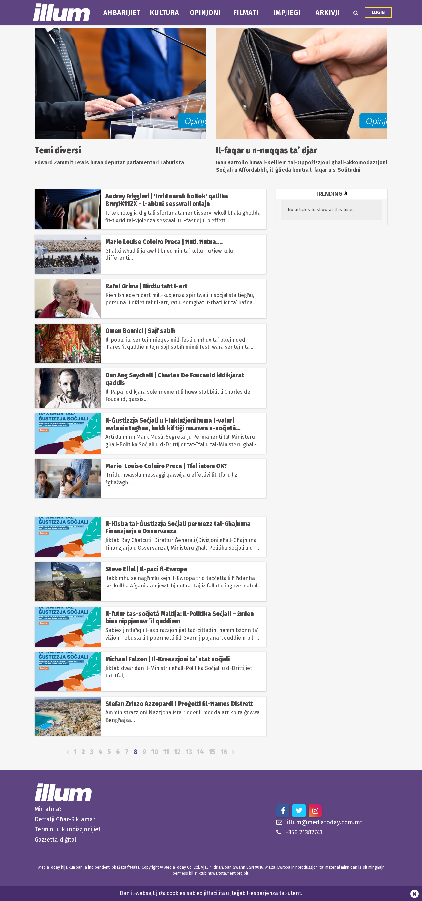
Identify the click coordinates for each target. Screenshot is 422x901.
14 (200, 752)
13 (189, 752)
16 (224, 752)
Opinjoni (205, 12)
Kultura (164, 12)
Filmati (245, 12)
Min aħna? (48, 809)
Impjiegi (286, 12)
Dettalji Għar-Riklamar (65, 819)
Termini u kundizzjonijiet (68, 829)
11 (166, 752)
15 (212, 752)
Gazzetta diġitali (56, 839)
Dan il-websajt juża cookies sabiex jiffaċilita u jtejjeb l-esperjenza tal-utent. (211, 893)
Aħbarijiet (121, 12)
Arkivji (328, 12)
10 (154, 752)
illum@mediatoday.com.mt (324, 822)
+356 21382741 (304, 832)
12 (177, 752)
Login (378, 12)
